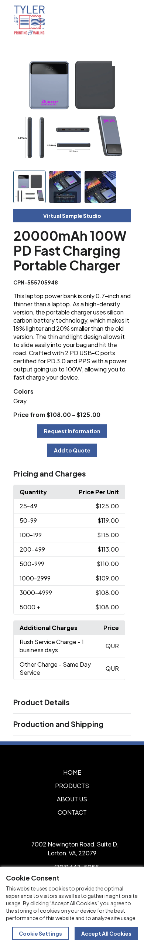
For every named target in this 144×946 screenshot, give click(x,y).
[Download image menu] (121, 56)
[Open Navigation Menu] (122, 20)
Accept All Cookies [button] (106, 933)
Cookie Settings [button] (40, 933)
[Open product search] (106, 20)
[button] (72, 474)
